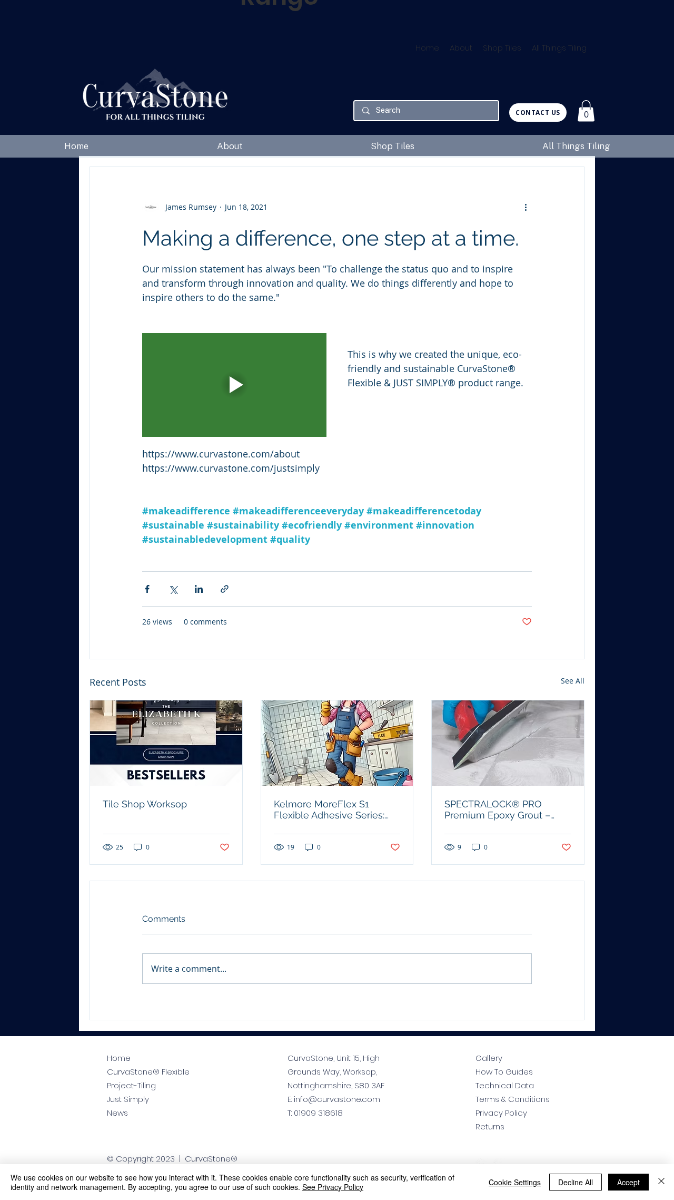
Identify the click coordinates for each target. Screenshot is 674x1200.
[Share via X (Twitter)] (173, 589)
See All (572, 681)
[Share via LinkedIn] (199, 589)
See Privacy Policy (332, 1187)
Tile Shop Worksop (145, 803)
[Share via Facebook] (147, 589)
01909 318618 (318, 1112)
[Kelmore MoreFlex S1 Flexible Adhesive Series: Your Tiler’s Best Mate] (337, 743)
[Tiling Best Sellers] (166, 743)
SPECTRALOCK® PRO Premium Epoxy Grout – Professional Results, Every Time (504, 809)
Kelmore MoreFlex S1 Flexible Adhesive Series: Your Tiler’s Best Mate (329, 809)
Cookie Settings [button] (515, 1182)
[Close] (661, 1182)
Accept (628, 1182)
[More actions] (525, 207)
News (117, 1112)
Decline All (575, 1182)
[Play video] (234, 385)
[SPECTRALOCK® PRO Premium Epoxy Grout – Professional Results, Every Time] (508, 743)
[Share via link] (225, 589)
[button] (586, 111)
